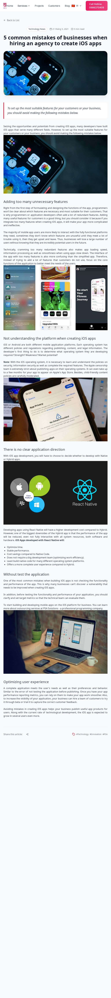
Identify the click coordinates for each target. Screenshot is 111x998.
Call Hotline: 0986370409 (96, 6)
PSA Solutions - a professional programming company (72, 608)
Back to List (13, 20)
